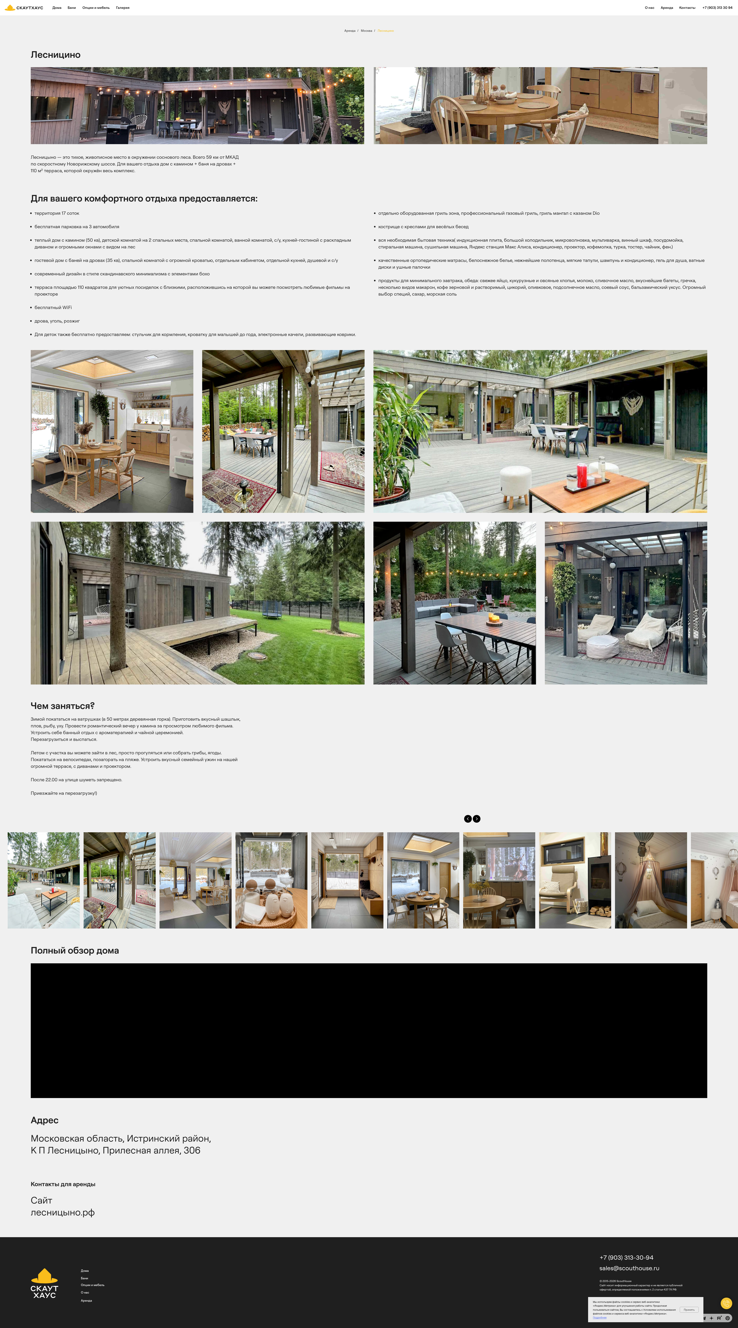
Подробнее (600, 1317)
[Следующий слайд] (476, 819)
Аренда (350, 31)
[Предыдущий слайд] (468, 819)
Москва (366, 31)
